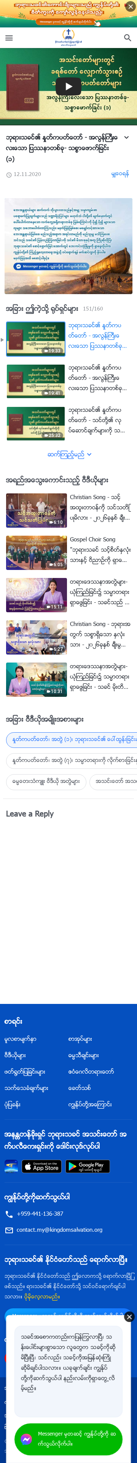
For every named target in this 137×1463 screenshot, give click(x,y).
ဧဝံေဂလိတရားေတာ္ (91, 1072)
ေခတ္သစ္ (79, 1089)
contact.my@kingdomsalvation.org (59, 1230)
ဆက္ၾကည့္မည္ (66, 455)
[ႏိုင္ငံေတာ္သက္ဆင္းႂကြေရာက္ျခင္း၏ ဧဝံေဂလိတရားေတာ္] (68, 37)
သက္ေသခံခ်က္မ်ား (26, 1089)
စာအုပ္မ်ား (80, 1040)
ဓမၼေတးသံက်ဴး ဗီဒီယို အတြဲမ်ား (46, 782)
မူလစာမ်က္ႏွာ (21, 1040)
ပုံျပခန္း (13, 1105)
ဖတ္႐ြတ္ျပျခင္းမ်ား (25, 1072)
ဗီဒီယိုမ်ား (15, 1056)
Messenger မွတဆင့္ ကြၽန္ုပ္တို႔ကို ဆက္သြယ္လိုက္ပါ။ (77, 1439)
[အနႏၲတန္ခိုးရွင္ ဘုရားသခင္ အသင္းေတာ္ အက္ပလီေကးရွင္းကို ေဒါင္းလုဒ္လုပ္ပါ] (11, 1166)
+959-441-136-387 (40, 1214)
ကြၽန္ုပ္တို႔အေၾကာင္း (90, 1105)
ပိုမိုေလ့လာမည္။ (42, 1297)
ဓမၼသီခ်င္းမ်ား (83, 1056)
